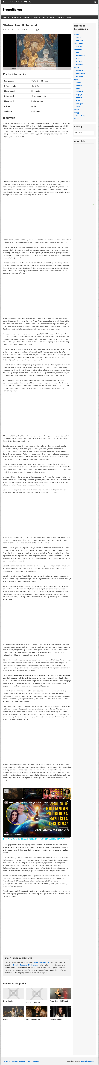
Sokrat (5, 1020)
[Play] (53, 793)
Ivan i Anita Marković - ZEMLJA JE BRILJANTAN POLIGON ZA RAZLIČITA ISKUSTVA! (36, 802)
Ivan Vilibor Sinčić (33, 1020)
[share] (67, 801)
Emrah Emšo (8, 1001)
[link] (6, 802)
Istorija (35, 30)
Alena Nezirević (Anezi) (59, 1001)
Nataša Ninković (56, 1020)
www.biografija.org (41, 962)
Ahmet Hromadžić (33, 1002)
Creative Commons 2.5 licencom (25, 965)
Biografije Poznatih (88, 1061)
